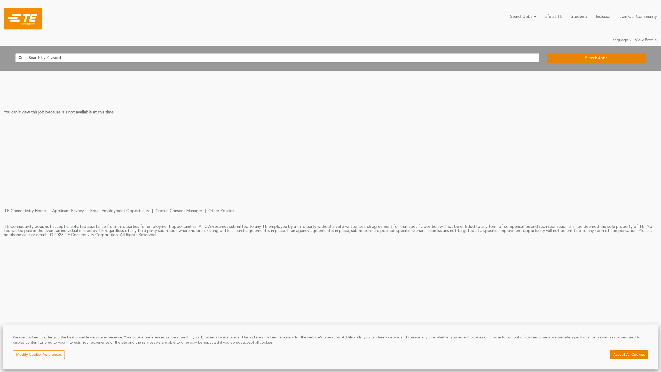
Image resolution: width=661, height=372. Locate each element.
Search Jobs (596, 58)
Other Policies (221, 211)
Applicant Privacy (68, 211)
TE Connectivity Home (25, 211)
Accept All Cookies (629, 355)
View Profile (646, 40)
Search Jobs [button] (521, 17)
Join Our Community (638, 17)
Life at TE (553, 17)
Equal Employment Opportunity (119, 211)
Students (579, 17)
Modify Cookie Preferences (38, 355)
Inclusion (603, 17)
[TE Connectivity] (23, 19)
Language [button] (619, 40)
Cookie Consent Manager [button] (178, 211)
